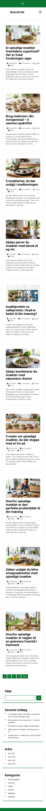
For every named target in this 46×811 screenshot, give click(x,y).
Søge (8, 691)
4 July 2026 (12, 319)
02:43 (10, 191)
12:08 (10, 256)
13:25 (19, 583)
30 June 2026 (12, 448)
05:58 (19, 652)
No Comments (24, 63)
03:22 (10, 321)
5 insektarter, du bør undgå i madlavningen (22, 182)
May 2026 (11, 760)
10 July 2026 (12, 189)
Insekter (11, 790)
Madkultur (11, 793)
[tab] (40, 12)
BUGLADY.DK (17, 12)
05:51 (10, 130)
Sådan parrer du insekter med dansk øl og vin (22, 245)
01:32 (19, 450)
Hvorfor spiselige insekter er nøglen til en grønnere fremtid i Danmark (21, 639)
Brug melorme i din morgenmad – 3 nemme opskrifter (20, 119)
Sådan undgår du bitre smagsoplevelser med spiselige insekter (22, 573)
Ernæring (11, 783)
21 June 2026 (12, 650)
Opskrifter (11, 797)
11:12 (10, 385)
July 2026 (11, 753)
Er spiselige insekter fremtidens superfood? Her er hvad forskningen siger (22, 53)
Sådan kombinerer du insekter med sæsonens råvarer (21, 375)
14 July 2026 (12, 63)
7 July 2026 (12, 254)
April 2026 (12, 764)
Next (24, 676)
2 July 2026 (12, 384)
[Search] (38, 697)
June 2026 (11, 757)
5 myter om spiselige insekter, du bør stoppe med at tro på (22, 439)
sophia (36, 63)
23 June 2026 (12, 582)
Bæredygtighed (14, 779)
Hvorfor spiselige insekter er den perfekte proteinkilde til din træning (23, 506)
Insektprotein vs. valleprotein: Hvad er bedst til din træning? (21, 310)
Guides (10, 786)
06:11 (10, 65)
